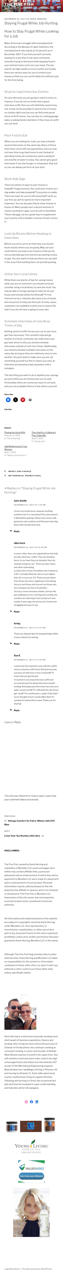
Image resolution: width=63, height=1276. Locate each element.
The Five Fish (19, 4)
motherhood (16, 476)
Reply (17, 531)
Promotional (33, 476)
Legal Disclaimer (12, 1269)
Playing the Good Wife (14, 432)
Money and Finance (20, 471)
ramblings (28, 1069)
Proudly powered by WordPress (37, 1269)
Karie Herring (38, 19)
